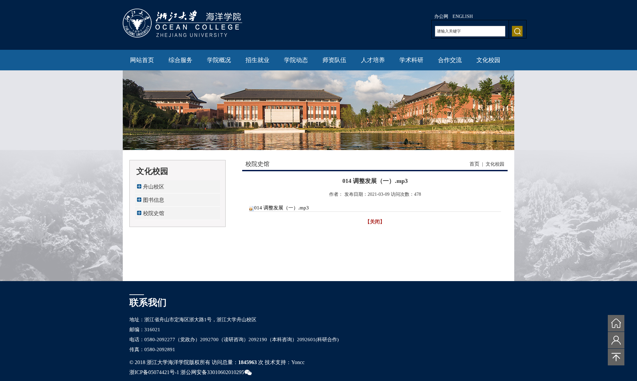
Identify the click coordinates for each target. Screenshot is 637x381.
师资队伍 (334, 60)
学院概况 (219, 60)
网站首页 (142, 60)
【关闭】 (375, 221)
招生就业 (257, 60)
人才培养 (373, 60)
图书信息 (153, 200)
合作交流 (450, 60)
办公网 (441, 16)
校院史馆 (153, 213)
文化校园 (488, 60)
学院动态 (296, 60)
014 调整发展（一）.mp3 (281, 207)
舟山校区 (153, 187)
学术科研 (411, 60)
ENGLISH (463, 16)
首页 (474, 164)
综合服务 (180, 60)
